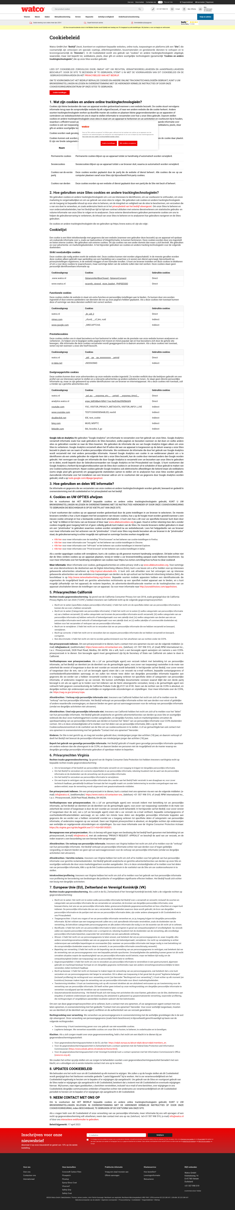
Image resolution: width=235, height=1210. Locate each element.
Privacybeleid (201, 1139)
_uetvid (115, 357)
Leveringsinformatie (152, 1175)
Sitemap (157, 1200)
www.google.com (60, 325)
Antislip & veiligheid (106, 17)
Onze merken (139, 2)
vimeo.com (57, 319)
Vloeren (27, 17)
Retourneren (149, 1179)
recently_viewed (93, 284)
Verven (78, 17)
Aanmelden (201, 2)
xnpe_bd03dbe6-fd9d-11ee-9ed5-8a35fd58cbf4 (108, 401)
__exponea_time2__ (129, 396)
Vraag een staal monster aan (116, 1172)
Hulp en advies (205, 17)
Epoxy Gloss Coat (69, 1183)
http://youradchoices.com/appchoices (158, 586)
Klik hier (58, 539)
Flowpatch (66, 1175)
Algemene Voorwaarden (187, 1139)
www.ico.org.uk (62, 1055)
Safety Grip (66, 1190)
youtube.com (58, 407)
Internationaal (29, 1179)
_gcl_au (89, 396)
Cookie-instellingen (59, 92)
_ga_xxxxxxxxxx (103, 357)
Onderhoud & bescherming (129, 17)
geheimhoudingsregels (189, 1141)
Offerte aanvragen (112, 1175)
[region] (118, 135)
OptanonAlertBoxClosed (97, 278)
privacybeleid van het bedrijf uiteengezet (132, 206)
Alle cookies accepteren (128, 143)
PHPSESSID (122, 284)
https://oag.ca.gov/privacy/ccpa (68, 692)
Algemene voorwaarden (109, 1200)
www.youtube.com (61, 412)
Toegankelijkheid (147, 1200)
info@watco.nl (62, 794)
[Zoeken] (140, 9)
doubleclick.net (59, 418)
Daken (47, 17)
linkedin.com (58, 429)
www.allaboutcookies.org (121, 522)
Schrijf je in (160, 1135)
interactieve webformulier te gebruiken (80, 1119)
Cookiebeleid (136, 1200)
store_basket (108, 284)
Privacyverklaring (124, 1200)
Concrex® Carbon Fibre (71, 1172)
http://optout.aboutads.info (103, 571)
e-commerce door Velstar (193, 1191)
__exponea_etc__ (102, 396)
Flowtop (65, 1179)
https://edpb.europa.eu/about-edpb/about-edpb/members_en (137, 1043)
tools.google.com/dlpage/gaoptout (85, 478)
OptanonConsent (118, 278)
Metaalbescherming (62, 17)
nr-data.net (57, 363)
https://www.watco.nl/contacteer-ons (104, 647)
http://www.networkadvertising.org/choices (89, 577)
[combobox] (97, 9)
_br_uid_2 (89, 314)
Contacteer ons (151, 2)
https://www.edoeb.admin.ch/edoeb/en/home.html (93, 1049)
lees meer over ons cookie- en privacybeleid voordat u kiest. (100, 136)
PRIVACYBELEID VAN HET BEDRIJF (102, 75)
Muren (37, 17)
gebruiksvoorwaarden (204, 1141)
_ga (92, 357)
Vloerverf (66, 1186)
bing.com (56, 423)
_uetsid (115, 396)
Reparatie (89, 17)
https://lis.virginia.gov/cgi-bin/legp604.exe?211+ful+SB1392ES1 (81, 827)
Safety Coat (67, 1193)
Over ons (130, 2)
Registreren (210, 2)
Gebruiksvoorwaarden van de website (87, 1200)
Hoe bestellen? (150, 1172)
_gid (87, 357)
